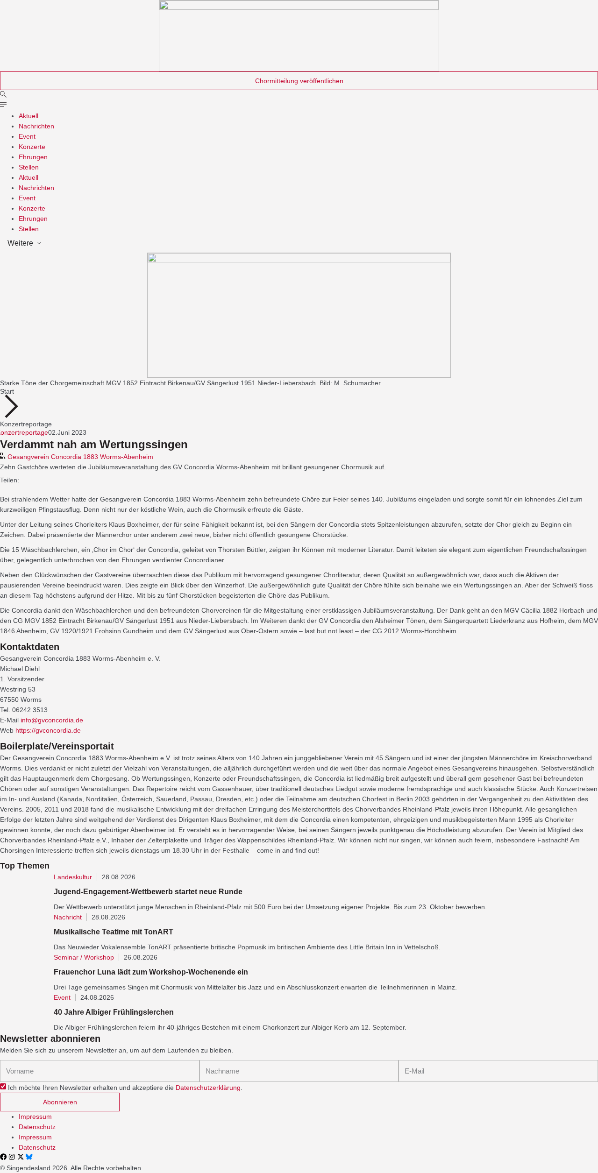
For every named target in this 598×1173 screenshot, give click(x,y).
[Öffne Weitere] (39, 243)
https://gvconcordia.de (48, 730)
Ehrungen (33, 157)
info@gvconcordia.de (52, 720)
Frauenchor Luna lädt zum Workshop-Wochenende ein (151, 972)
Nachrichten (36, 126)
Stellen (29, 167)
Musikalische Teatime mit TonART (113, 932)
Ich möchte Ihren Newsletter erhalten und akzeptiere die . (125, 1087)
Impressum (35, 1116)
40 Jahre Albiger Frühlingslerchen (114, 1012)
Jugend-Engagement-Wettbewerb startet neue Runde (148, 892)
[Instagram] (11, 1156)
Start (7, 391)
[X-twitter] (20, 1156)
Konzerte (32, 146)
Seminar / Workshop (84, 957)
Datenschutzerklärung (208, 1087)
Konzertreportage (26, 424)
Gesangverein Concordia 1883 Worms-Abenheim (80, 456)
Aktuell (28, 116)
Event (27, 136)
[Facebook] (3, 1156)
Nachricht (68, 917)
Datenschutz (37, 1127)
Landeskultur (73, 877)
